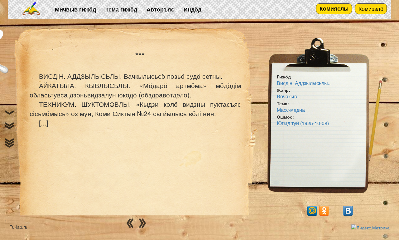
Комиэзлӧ (370, 8)
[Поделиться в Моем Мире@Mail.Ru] (312, 211)
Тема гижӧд (121, 9)
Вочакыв (287, 96)
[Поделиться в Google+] (300, 211)
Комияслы (334, 8)
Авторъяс (160, 9)
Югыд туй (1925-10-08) (303, 123)
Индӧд (192, 9)
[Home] (31, 9)
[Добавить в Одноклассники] (324, 211)
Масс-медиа (291, 109)
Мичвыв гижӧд (75, 9)
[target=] (336, 211)
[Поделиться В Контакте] (348, 211)
